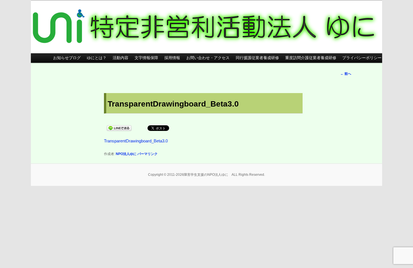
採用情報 (172, 58)
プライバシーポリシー (362, 58)
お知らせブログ (67, 58)
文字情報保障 (146, 58)
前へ (345, 74)
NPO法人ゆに (126, 154)
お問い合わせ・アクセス (208, 58)
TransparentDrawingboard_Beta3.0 (136, 140)
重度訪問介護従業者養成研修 (310, 58)
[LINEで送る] (119, 127)
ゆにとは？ (96, 58)
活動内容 (120, 58)
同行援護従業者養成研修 (257, 58)
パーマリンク (147, 154)
